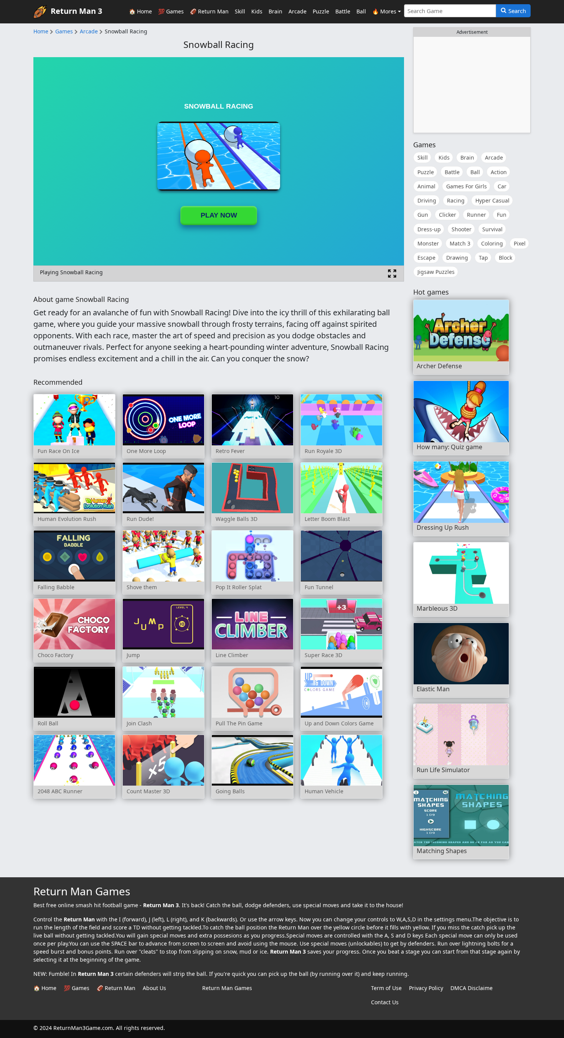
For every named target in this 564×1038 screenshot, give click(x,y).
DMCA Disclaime (471, 988)
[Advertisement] (472, 85)
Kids (256, 11)
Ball (361, 11)
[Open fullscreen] (392, 273)
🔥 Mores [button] (384, 11)
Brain (275, 11)
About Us (154, 988)
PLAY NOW (219, 215)
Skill (240, 11)
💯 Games (171, 11)
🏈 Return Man (209, 11)
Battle (342, 11)
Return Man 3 (76, 11)
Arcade (298, 11)
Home (40, 31)
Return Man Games (227, 988)
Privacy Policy (426, 988)
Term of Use (386, 988)
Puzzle (321, 11)
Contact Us (385, 1002)
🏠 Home (140, 11)
